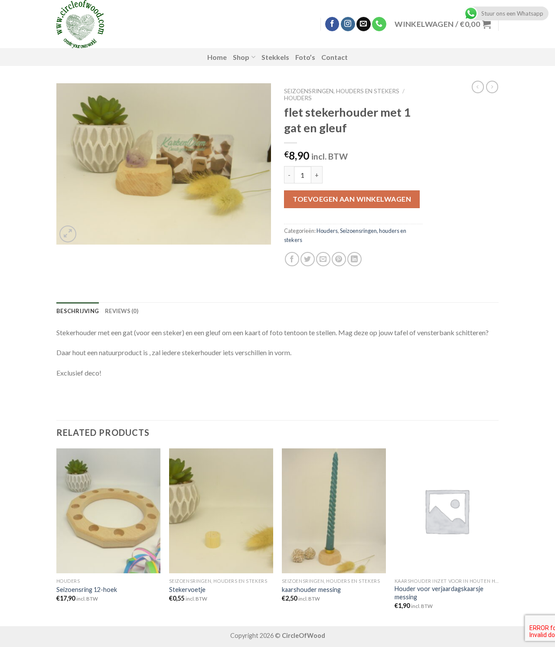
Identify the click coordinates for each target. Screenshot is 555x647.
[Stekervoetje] (221, 510)
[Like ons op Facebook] (332, 24)
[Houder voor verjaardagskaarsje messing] (447, 510)
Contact (334, 57)
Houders (298, 98)
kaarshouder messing (311, 589)
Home (217, 57)
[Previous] (56, 536)
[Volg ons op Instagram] (348, 24)
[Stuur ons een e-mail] (363, 24)
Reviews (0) (121, 310)
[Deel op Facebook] (292, 259)
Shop (241, 57)
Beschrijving (77, 310)
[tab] (77, 311)
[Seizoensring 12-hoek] (108, 510)
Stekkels (275, 57)
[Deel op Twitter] (307, 259)
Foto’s (305, 57)
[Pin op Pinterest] (339, 259)
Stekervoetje (187, 589)
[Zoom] (67, 233)
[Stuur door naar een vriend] (323, 259)
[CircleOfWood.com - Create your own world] (125, 24)
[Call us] (379, 24)
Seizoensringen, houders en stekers (341, 91)
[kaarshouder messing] (334, 510)
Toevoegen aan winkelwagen (352, 199)
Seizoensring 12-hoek (86, 589)
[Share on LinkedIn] (354, 259)
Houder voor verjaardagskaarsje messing (439, 593)
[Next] (498, 536)
